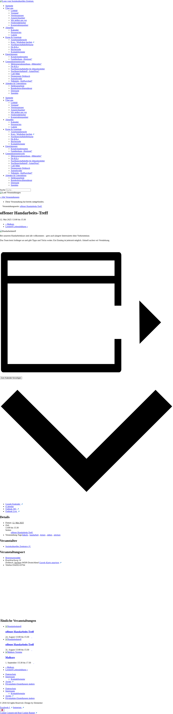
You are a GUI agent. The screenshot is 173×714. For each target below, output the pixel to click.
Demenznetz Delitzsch (20, 76)
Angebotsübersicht (19, 40)
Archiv (8, 681)
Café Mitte (15, 74)
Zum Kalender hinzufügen (11, 378)
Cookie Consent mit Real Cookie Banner (17, 713)
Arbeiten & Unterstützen (15, 83)
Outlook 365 (11, 509)
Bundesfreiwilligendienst (21, 88)
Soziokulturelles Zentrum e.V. (18, 546)
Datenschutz (10, 674)
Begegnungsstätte (12, 558)
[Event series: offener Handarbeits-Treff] (31, 637)
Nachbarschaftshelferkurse (22, 44)
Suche (2, 190)
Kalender (15, 30)
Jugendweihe (16, 78)
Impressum (10, 677)
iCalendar (9, 506)
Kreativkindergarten (19, 57)
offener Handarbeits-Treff (22, 532)
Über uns (9, 8)
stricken (57, 535)
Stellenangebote (17, 86)
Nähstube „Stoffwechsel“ (21, 81)
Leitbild (14, 10)
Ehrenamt (15, 91)
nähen (49, 535)
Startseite (9, 6)
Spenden (14, 93)
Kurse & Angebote (13, 37)
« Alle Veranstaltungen (9, 197)
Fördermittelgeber (18, 23)
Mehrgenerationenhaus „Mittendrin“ (26, 64)
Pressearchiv (16, 32)
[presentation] (13, 626)
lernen (42, 535)
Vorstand (14, 13)
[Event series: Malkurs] (32, 663)
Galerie (14, 35)
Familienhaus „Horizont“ (21, 59)
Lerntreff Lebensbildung (16, 226)
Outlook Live (11, 511)
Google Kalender (13, 504)
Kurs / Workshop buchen (21, 42)
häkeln (25, 535)
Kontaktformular (18, 52)
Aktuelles (9, 27)
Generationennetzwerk (15, 61)
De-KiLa (15, 47)
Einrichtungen (11, 54)
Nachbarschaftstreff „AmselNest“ (25, 71)
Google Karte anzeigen (49, 562)
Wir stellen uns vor (19, 20)
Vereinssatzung (17, 15)
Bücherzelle (16, 49)
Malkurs (9, 224)
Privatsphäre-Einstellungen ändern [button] (20, 684)
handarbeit (34, 535)
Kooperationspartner (19, 25)
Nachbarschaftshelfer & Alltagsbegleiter (28, 69)
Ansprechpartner (18, 18)
